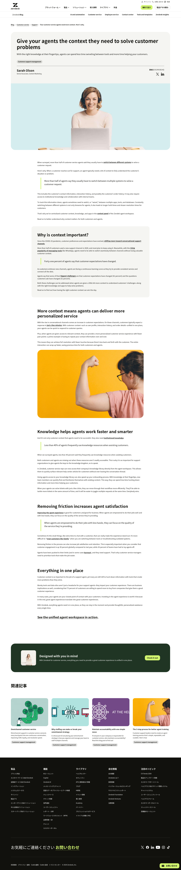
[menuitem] (167, 2)
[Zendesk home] (16, 6)
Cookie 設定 (44, 865)
